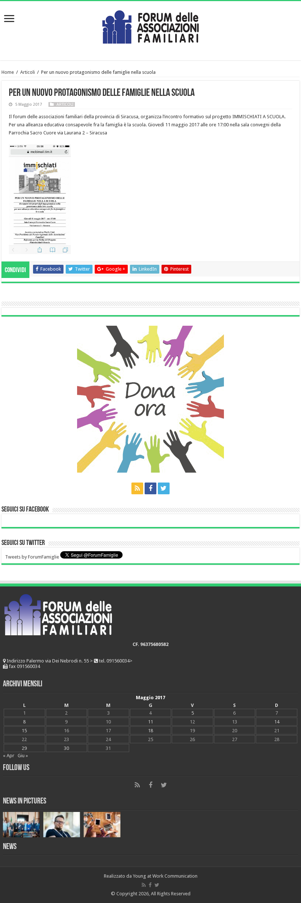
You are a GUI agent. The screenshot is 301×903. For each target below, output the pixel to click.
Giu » (23, 755)
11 (150, 722)
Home (7, 72)
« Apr (8, 755)
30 (66, 748)
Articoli (27, 72)
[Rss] (137, 488)
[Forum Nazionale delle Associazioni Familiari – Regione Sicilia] (150, 25)
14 (276, 722)
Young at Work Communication (165, 876)
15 (24, 730)
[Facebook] (150, 488)
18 (150, 730)
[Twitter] (164, 488)
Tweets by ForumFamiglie (32, 557)
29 (24, 748)
